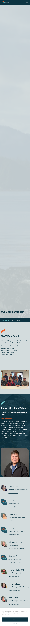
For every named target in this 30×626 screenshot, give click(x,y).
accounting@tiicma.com (15, 562)
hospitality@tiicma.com (15, 590)
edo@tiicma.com (13, 520)
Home (2, 320)
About (7, 320)
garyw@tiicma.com (6, 418)
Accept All (15, 619)
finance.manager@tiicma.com (16, 548)
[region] (15, 617)
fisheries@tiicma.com (14, 604)
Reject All (15, 623)
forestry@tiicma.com (14, 576)
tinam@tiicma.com (13, 493)
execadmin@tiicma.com (15, 507)
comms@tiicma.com (14, 534)
